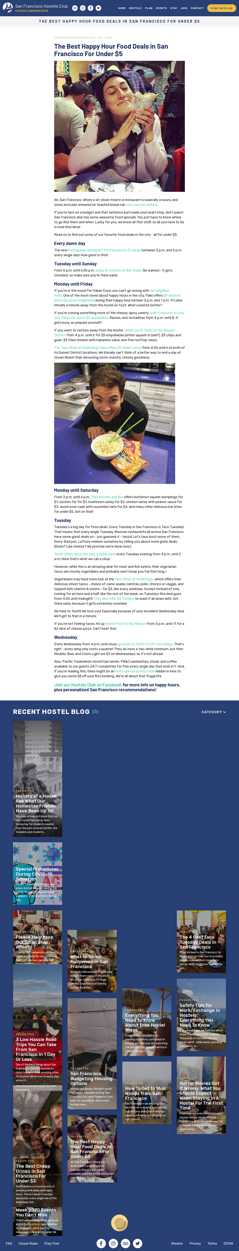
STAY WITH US (221, 8)
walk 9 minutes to (164, 313)
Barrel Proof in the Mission (125, 624)
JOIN (184, 8)
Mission (177, 1243)
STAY (173, 8)
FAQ (9, 1243)
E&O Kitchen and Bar (107, 497)
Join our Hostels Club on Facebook (88, 684)
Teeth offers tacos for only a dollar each (85, 554)
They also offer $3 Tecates (113, 599)
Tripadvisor (125, 1243)
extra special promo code (135, 671)
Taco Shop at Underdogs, (134, 579)
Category (212, 712)
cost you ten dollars (141, 205)
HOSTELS (135, 8)
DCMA (228, 1243)
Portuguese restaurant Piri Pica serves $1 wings (104, 250)
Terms (212, 1243)
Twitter (137, 1243)
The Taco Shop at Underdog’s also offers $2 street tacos (98, 348)
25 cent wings (162, 644)
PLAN (149, 8)
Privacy (195, 1243)
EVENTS (161, 8)
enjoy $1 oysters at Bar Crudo (118, 270)
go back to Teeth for (134, 644)
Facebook (101, 1243)
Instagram (113, 1243)
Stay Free (51, 1243)
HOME (122, 8)
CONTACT (197, 8)
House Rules (28, 1243)
